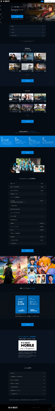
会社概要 (34, 407)
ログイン (42, 1)
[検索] (40, 1)
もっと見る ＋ (27, 74)
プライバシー (36, 407)
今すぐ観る (49, 1)
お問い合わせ (39, 407)
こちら (19, 202)
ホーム (32, 407)
